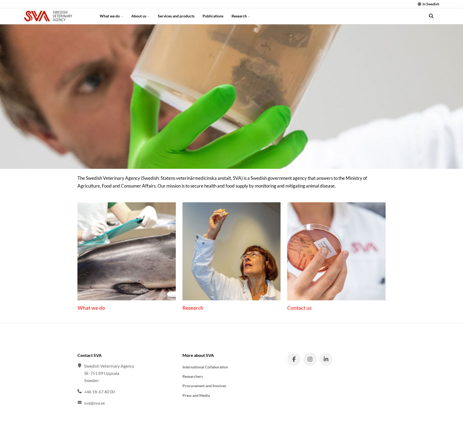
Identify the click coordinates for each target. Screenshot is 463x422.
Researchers (192, 376)
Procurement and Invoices (204, 385)
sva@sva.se (94, 402)
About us (139, 16)
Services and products (176, 16)
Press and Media (196, 395)
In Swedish (430, 4)
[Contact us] (336, 251)
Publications (213, 16)
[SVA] (57, 16)
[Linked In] (326, 359)
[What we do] (126, 251)
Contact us (299, 308)
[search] (431, 16)
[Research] (231, 251)
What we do (110, 16)
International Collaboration (205, 367)
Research (240, 16)
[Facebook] (294, 359)
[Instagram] (310, 359)
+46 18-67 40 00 (99, 391)
